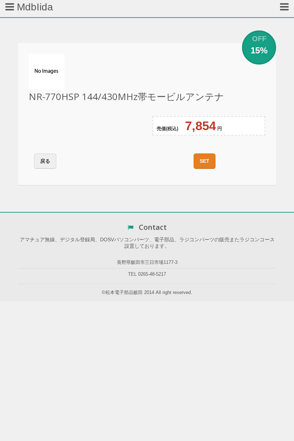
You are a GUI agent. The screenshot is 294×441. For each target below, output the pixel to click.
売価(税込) (167, 128)
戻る (45, 161)
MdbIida (33, 7)
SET (204, 161)
